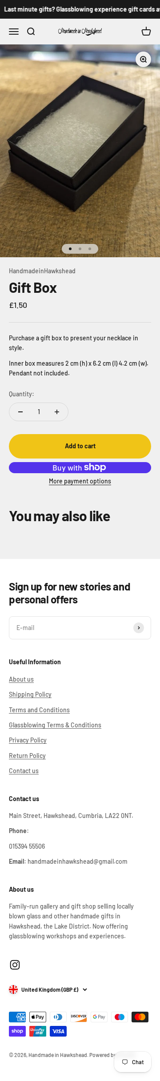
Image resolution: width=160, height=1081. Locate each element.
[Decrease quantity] (20, 412)
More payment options (80, 481)
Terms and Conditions (39, 710)
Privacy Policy (28, 740)
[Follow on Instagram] (15, 965)
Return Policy (27, 755)
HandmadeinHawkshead (42, 271)
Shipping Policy (30, 694)
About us (21, 679)
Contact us (24, 770)
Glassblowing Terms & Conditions (55, 725)
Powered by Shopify (112, 1055)
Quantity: (21, 394)
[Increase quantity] (57, 412)
